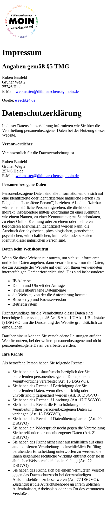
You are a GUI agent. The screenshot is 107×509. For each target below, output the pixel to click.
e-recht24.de (25, 100)
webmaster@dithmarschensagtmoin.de (47, 91)
